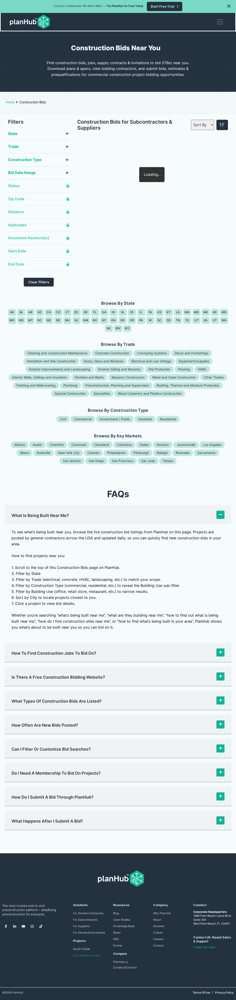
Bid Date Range (22, 172)
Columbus (124, 445)
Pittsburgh (141, 453)
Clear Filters (38, 282)
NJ (76, 320)
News (117, 932)
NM (85, 320)
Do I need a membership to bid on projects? (56, 773)
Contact (158, 945)
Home (10, 102)
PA (141, 320)
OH (113, 320)
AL (21, 312)
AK (12, 312)
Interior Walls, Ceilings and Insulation (39, 377)
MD (196, 312)
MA (187, 312)
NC (39, 320)
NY (104, 320)
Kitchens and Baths (89, 377)
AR (30, 312)
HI (113, 312)
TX (187, 320)
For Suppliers (81, 926)
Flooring (184, 369)
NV (95, 320)
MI (215, 312)
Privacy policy (224, 992)
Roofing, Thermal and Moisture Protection (188, 385)
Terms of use (201, 992)
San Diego (96, 461)
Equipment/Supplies (194, 361)
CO (58, 312)
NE (58, 320)
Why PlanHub (162, 913)
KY (169, 312)
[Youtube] (23, 926)
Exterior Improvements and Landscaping (59, 369)
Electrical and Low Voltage (151, 361)
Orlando (93, 453)
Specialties (102, 393)
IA (122, 312)
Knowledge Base (124, 926)
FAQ (115, 939)
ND (49, 320)
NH (67, 320)
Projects (79, 941)
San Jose (148, 461)
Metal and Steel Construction (174, 377)
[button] (228, 6)
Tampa (168, 461)
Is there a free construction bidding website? (58, 677)
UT (196, 320)
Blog (116, 913)
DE (86, 312)
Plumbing (70, 385)
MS (21, 320)
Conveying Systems (152, 353)
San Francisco (122, 461)
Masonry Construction (128, 377)
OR (132, 320)
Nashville (43, 453)
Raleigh (162, 453)
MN (224, 312)
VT (215, 320)
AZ (40, 312)
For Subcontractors (85, 919)
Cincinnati (78, 445)
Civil (63, 419)
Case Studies (121, 919)
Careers (158, 939)
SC (159, 320)
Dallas (144, 445)
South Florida (81, 949)
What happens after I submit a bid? (47, 821)
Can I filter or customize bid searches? (51, 749)
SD (169, 320)
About (157, 919)
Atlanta (19, 445)
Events (117, 945)
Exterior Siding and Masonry (119, 369)
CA (49, 312)
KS (159, 312)
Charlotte (57, 445)
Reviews (158, 926)
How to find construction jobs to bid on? (54, 653)
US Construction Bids (86, 955)
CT (67, 312)
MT (30, 320)
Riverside (182, 453)
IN (150, 312)
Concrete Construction (112, 353)
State (13, 133)
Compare (120, 953)
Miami (24, 453)
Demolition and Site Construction (51, 361)
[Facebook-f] (5, 926)
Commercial (83, 419)
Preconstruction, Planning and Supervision (117, 385)
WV (118, 328)
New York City (69, 453)
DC (76, 312)
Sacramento (206, 453)
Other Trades (214, 377)
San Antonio (72, 461)
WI (109, 328)
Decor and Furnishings (191, 353)
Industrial (145, 419)
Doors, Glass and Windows (104, 361)
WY (127, 328)
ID (131, 312)
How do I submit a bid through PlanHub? (53, 797)
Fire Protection (159, 369)
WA (224, 320)
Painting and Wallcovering (36, 385)
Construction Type (25, 159)
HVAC (202, 369)
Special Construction (70, 393)
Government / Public (115, 419)
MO (12, 320)
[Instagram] (32, 926)
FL (95, 312)
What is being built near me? (40, 515)
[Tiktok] (40, 926)
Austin (37, 445)
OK (122, 320)
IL (141, 312)
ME (205, 312)
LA (178, 312)
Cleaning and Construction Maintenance (57, 353)
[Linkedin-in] (14, 926)
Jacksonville (186, 445)
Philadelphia (116, 453)
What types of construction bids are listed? (57, 701)
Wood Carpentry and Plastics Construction (150, 393)
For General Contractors (88, 913)
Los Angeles (212, 445)
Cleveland (101, 445)
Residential (168, 419)
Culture (157, 932)
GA (104, 312)
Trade (13, 146)
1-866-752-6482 (204, 947)
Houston (162, 445)
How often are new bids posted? (45, 725)
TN (178, 320)
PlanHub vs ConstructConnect (125, 964)
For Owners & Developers (89, 932)
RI (150, 320)
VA (206, 320)
